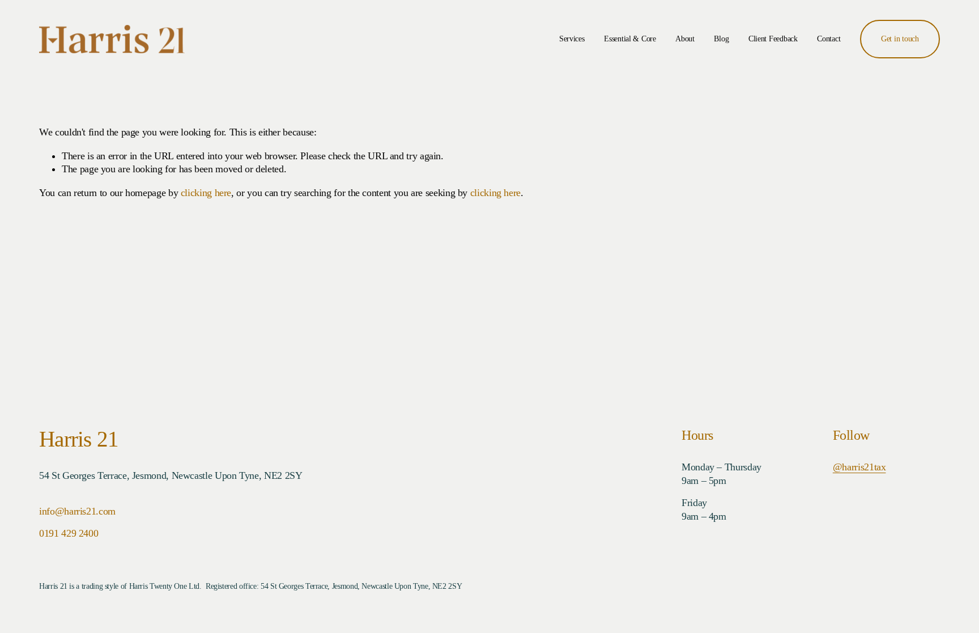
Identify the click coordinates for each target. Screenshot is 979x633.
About (685, 39)
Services (572, 39)
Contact (828, 39)
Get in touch (900, 39)
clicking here (206, 192)
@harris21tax (859, 467)
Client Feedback (773, 39)
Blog (721, 39)
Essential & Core (630, 39)
